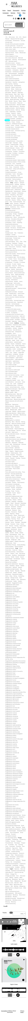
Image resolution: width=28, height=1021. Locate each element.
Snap (16, 548)
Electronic (7, 208)
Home (4, 10)
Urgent (11, 869)
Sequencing (8, 531)
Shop (24, 13)
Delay (11, 182)
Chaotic (7, 120)
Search (9, 10)
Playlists (23, 10)
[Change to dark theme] (6, 4)
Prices (18, 13)
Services (13, 13)
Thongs (20, 837)
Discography (16, 10)
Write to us (10, 15)
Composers (6, 13)
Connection (4, 1011)
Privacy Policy (22, 1011)
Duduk (7, 203)
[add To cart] (18, 954)
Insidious (16, 323)
